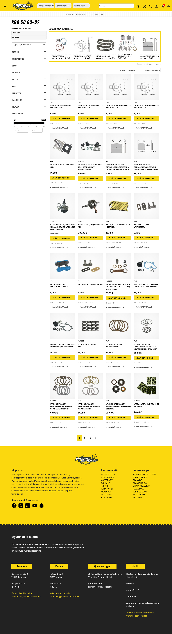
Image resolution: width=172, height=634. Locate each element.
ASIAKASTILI (138, 497)
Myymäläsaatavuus (60, 128)
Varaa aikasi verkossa (136, 615)
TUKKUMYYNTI (107, 489)
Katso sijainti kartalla (21, 593)
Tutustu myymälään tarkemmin (26, 596)
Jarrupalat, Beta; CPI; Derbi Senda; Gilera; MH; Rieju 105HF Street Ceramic (146, 167)
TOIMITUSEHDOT (140, 477)
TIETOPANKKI (106, 494)
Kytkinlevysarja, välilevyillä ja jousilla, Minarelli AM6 (89, 406)
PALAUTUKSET (139, 494)
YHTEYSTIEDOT (107, 477)
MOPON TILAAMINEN (141, 486)
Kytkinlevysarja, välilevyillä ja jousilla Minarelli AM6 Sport (61, 406)
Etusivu (69, 14)
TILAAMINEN (138, 480)
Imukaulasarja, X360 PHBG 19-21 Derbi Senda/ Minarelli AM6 (90, 167)
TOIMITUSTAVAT (140, 492)
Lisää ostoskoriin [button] (61, 119)
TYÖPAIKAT (105, 483)
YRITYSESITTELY (108, 474)
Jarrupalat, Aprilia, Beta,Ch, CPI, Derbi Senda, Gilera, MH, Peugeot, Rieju (118, 167)
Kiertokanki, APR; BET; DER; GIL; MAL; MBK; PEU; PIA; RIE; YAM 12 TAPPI (118, 286)
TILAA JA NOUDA (140, 483)
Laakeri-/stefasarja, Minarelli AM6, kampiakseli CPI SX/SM (118, 406)
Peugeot (90, 14)
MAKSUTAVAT (139, 489)
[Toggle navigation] (5, 6)
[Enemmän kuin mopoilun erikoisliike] (20, 5)
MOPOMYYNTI (107, 480)
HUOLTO (104, 486)
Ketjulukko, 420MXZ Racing (90, 284)
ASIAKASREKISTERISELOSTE (144, 474)
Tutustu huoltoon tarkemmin (140, 612)
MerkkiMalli (80, 14)
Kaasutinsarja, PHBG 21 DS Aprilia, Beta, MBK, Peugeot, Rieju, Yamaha (62, 227)
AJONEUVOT (106, 492)
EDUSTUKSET (106, 497)
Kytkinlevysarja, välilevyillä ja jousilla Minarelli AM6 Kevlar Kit (145, 346)
